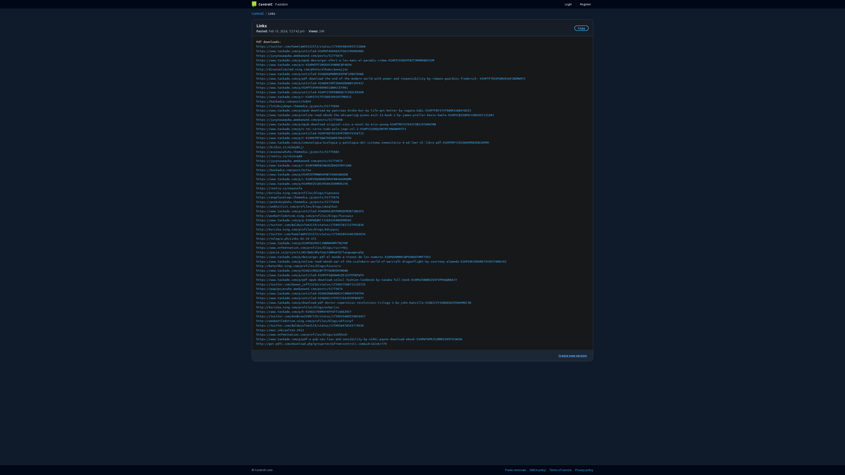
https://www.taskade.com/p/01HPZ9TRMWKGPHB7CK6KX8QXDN (302, 174)
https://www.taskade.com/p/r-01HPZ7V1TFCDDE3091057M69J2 (303, 97)
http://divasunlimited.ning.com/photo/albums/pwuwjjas (302, 69)
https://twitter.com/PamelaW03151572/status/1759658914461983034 (311, 234)
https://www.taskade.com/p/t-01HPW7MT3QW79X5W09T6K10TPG (303, 138)
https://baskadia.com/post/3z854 (283, 101)
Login (568, 4)
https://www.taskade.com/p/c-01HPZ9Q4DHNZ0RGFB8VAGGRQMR (303, 179)
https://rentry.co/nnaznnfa (279, 188)
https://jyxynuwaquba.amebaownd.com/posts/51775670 (299, 55)
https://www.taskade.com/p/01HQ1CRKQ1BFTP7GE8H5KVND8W (302, 270)
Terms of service (560, 470)
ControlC (258, 13)
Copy (581, 28)
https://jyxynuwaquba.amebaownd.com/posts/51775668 (299, 119)
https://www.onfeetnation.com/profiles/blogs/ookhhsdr (302, 334)
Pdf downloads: (391, 192)
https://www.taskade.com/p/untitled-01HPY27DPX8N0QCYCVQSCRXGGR (310, 92)
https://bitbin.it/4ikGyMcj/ (280, 147)
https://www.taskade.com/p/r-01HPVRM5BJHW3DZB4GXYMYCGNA (303, 165)
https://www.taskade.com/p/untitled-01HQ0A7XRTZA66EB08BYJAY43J (310, 83)
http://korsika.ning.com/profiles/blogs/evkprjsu (297, 307)
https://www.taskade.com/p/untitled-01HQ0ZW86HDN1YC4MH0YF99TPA (310, 293)
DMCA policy (538, 470)
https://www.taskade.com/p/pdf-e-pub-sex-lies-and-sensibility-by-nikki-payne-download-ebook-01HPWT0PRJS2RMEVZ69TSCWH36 (359, 339)
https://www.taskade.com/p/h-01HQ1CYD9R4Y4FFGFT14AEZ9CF (303, 311)
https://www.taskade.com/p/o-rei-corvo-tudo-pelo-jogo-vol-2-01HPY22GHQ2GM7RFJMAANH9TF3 (331, 129)
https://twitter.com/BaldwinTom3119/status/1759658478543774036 (310, 325)
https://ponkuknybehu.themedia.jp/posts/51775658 (297, 202)
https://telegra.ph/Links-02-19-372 (286, 238)
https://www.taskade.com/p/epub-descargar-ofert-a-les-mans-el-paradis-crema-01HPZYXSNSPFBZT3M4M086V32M (345, 60)
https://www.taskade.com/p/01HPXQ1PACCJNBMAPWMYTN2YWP (302, 243)
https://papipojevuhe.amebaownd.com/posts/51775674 (299, 288)
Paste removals (515, 470)
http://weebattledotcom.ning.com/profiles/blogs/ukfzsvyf (304, 321)
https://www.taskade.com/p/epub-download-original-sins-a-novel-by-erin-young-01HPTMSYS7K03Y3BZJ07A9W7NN (346, 124)
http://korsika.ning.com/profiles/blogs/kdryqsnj (297, 229)
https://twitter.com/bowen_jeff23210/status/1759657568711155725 (311, 284)
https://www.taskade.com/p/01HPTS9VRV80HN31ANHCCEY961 (302, 87)
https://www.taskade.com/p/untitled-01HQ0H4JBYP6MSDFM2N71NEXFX (310, 211)
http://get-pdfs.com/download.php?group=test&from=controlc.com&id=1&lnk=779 (321, 343)
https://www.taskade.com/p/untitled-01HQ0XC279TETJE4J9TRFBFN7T (310, 298)
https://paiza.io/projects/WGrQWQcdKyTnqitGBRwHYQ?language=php (310, 252)
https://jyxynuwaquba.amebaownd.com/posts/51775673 (299, 161)
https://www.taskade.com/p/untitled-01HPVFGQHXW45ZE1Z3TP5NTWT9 (310, 275)
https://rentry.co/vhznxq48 (279, 156)
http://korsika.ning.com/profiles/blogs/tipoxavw (297, 193)
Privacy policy (584, 470)
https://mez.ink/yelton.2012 (280, 330)
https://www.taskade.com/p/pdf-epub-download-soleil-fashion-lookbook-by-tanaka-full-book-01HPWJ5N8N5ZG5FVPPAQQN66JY (356, 279)
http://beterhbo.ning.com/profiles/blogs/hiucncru (298, 266)
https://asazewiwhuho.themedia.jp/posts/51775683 (297, 151)
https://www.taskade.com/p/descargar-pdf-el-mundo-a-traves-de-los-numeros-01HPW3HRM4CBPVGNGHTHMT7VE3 (343, 257)
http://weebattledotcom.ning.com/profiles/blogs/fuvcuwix (304, 215)
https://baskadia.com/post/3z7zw (283, 170)
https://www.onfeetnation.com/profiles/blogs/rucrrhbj (302, 247)
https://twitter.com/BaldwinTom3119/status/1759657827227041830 (310, 225)
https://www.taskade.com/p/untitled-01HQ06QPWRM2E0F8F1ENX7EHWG (310, 74)
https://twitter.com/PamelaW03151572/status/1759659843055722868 (311, 46)
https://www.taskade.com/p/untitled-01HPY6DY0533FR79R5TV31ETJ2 (310, 133)
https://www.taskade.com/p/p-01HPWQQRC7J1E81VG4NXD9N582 (303, 220)
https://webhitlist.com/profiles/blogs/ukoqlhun (296, 206)
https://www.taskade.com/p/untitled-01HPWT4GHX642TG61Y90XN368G (310, 51)
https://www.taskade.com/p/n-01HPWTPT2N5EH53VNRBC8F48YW (303, 64)
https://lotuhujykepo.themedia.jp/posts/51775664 (297, 106)
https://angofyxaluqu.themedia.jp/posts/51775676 (297, 197)
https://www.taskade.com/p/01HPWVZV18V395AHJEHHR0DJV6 (302, 183)
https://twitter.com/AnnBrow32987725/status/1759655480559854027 (311, 316)
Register (585, 4)
